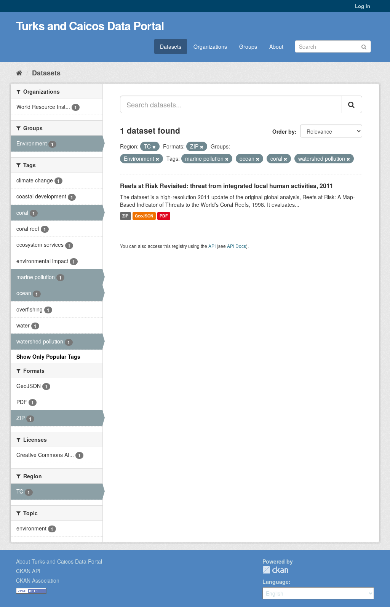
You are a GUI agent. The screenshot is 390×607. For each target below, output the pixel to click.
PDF (164, 216)
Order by (283, 131)
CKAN (275, 570)
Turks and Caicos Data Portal (90, 25)
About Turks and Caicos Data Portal (59, 561)
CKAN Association (37, 580)
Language (275, 581)
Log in (362, 6)
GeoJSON (144, 216)
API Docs (236, 246)
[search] (352, 104)
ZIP (125, 216)
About (276, 46)
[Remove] (154, 147)
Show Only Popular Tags (48, 356)
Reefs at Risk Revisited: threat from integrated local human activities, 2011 (226, 185)
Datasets (170, 46)
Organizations (210, 46)
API (212, 246)
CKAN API (28, 571)
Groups (248, 46)
